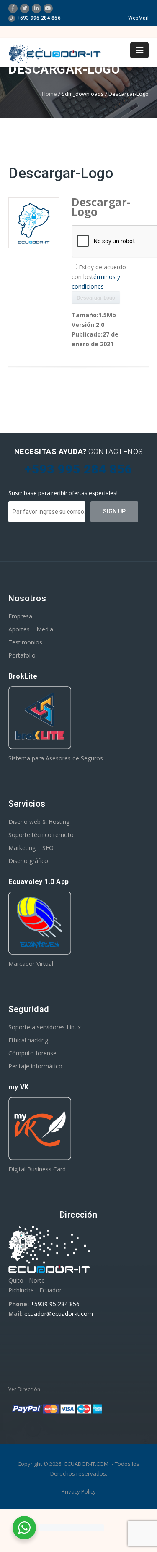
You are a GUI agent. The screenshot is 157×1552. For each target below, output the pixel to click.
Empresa (20, 616)
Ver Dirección (24, 1389)
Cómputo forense (32, 1053)
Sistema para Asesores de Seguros (55, 758)
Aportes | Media (30, 629)
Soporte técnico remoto (41, 835)
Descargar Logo (96, 297)
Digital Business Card (37, 1169)
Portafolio (22, 655)
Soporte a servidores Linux (44, 1027)
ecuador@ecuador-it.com (58, 1314)
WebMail (138, 18)
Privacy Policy (79, 1491)
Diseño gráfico (28, 861)
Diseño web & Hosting (38, 822)
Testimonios (25, 642)
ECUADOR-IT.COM (86, 1464)
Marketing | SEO (31, 848)
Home (49, 93)
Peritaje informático (35, 1066)
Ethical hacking (28, 1040)
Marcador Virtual (30, 964)
